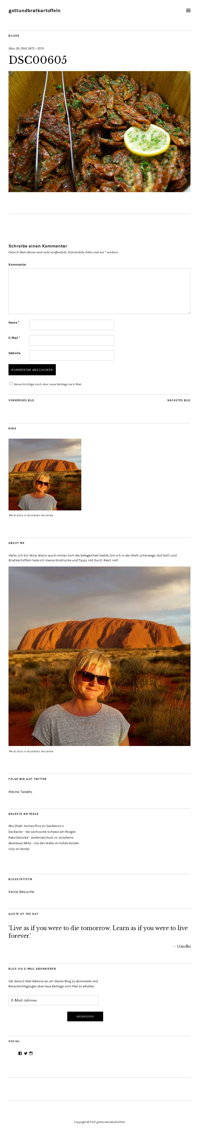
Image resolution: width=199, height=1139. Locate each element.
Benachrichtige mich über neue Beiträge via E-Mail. (48, 384)
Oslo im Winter (18, 849)
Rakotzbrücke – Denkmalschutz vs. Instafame (40, 837)
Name (13, 322)
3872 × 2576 (36, 48)
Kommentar (17, 264)
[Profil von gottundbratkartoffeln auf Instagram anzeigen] (31, 1053)
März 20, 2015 (17, 48)
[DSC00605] (99, 190)
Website (14, 353)
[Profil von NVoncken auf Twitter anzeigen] (26, 1053)
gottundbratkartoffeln (34, 10)
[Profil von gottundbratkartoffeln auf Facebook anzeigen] (20, 1053)
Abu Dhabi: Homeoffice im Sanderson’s (36, 826)
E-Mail (14, 338)
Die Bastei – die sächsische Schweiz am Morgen (42, 832)
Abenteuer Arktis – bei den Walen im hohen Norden (43, 843)
